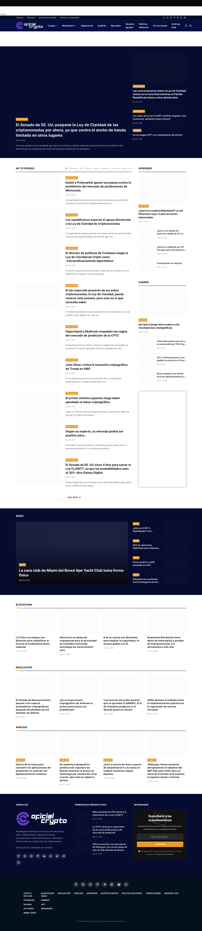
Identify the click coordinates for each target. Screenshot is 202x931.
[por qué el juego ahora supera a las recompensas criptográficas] (162, 302)
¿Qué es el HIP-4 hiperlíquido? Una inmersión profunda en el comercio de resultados (146, 530)
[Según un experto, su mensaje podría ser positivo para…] (39, 437)
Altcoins (88, 168)
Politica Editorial (143, 26)
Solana (28, 904)
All (66, 168)
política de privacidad (47, 17)
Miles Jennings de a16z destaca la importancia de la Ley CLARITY (109, 813)
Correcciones (160, 25)
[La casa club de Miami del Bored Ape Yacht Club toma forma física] (72, 553)
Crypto (51, 25)
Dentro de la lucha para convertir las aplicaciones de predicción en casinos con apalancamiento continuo (33, 769)
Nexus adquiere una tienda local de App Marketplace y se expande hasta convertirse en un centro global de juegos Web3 (170, 375)
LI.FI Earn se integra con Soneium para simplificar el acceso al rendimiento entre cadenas (33, 642)
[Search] (190, 25)
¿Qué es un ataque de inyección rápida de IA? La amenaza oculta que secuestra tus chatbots (170, 232)
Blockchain (68, 25)
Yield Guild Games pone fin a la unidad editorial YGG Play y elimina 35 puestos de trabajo (171, 343)
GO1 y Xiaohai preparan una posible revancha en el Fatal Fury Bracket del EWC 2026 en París (171, 359)
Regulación (87, 25)
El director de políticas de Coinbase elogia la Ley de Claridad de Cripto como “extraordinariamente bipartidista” (97, 257)
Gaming (137, 130)
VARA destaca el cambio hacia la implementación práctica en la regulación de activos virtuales (165, 705)
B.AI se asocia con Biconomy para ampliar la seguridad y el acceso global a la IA (121, 640)
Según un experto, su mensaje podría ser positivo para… (95, 433)
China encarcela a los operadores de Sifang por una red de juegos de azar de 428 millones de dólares (109, 847)
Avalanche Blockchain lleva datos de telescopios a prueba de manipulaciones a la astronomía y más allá (165, 642)
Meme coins (127, 168)
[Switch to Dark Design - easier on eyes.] (186, 25)
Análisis (102, 25)
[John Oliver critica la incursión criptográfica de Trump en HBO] (39, 371)
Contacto (19, 17)
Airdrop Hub (176, 26)
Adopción (116, 168)
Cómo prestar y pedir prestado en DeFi (144, 563)
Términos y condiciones (69, 17)
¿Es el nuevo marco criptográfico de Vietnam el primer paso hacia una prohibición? (76, 705)
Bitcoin (97, 168)
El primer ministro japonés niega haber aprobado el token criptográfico (93, 400)
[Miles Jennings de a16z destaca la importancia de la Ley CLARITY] (82, 815)
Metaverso (73, 168)
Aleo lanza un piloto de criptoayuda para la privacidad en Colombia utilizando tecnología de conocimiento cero (78, 643)
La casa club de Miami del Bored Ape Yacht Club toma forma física (71, 572)
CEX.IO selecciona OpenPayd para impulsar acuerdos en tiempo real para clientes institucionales (145, 547)
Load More (72, 497)
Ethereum (106, 168)
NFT (81, 168)
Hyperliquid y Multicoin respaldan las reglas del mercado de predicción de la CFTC (96, 333)
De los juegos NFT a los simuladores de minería (157, 134)
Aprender (116, 25)
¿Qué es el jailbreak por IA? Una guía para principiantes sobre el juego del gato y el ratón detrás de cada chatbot (171, 248)
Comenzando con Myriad (169, 263)
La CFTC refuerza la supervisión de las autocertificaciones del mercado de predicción (108, 829)
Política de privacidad (164, 854)
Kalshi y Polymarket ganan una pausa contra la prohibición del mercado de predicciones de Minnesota (98, 186)
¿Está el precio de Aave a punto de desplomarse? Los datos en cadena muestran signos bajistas (122, 769)
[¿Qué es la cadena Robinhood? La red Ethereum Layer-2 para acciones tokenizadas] (162, 189)
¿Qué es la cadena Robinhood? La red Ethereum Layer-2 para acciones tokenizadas (161, 214)
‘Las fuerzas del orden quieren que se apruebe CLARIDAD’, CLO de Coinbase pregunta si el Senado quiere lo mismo (122, 705)
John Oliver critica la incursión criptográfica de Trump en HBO (97, 366)
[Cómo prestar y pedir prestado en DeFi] (175, 562)
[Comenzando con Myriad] (146, 267)
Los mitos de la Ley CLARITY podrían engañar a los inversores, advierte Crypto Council (159, 117)
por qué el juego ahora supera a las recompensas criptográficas (159, 326)
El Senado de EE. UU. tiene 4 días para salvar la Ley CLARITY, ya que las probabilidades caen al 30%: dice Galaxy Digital (98, 468)
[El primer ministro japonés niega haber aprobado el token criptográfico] (39, 404)
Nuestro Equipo (130, 26)
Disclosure (31, 17)
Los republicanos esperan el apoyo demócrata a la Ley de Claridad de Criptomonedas (98, 221)
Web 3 (22, 565)
